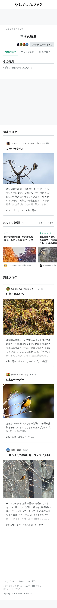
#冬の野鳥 (31, 210)
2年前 (40, 289)
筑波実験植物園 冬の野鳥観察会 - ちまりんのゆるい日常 (18, 238)
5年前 (34, 374)
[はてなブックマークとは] (22, 222)
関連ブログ (44, 51)
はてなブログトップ (11, 588)
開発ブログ (36, 586)
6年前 (25, 450)
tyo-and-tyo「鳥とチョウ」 (23, 289)
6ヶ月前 (45, 143)
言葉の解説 (10, 51)
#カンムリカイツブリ (29, 361)
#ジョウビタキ (13, 524)
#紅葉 (45, 361)
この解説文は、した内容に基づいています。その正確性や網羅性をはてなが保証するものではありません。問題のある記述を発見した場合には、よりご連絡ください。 (18, 68)
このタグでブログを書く (42, 44)
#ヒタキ (39, 524)
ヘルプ (27, 586)
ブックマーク (10, 232)
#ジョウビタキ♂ (26, 437)
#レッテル (19, 210)
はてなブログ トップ (14, 29)
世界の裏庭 (16, 450)
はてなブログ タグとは (12, 586)
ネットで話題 (27, 51)
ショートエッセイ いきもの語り (25, 143)
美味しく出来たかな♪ (20, 374)
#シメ (9, 210)
